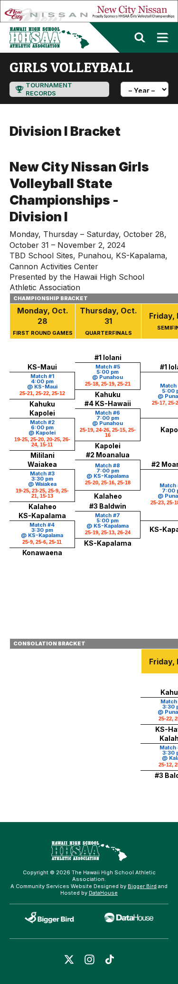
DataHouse (103, 892)
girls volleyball (71, 67)
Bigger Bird (142, 886)
